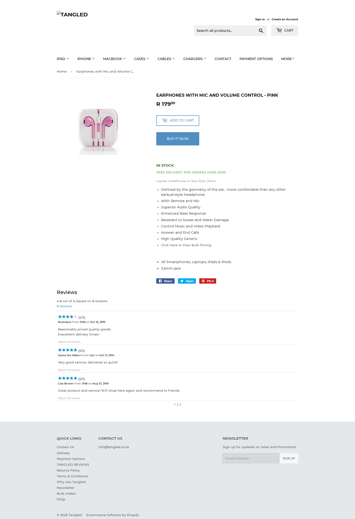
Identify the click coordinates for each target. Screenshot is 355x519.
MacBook (113, 59)
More (286, 59)
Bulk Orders (66, 493)
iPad (61, 59)
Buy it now (178, 139)
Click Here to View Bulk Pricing (186, 245)
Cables (164, 59)
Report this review (69, 341)
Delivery (63, 453)
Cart (288, 30)
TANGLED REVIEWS (73, 464)
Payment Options (71, 459)
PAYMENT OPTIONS (256, 59)
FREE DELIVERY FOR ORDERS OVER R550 (191, 172)
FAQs (61, 499)
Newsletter (65, 488)
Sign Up (289, 458)
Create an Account (285, 19)
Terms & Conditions (72, 476)
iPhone (84, 59)
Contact (223, 59)
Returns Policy (68, 470)
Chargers (193, 59)
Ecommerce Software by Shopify (112, 515)
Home (62, 71)
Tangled (75, 515)
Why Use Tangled (71, 482)
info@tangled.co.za (113, 447)
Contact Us (65, 447)
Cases (140, 59)
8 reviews (64, 306)
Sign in (260, 19)
